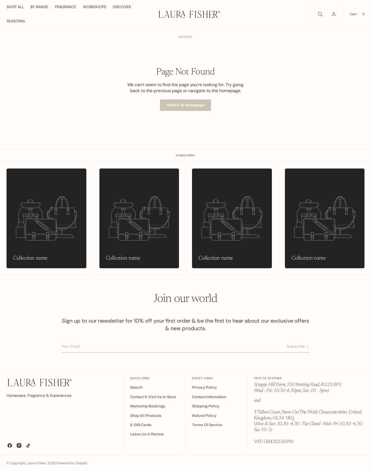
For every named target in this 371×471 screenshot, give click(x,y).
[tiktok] (28, 445)
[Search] (319, 14)
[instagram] (19, 445)
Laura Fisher (36, 463)
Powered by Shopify (71, 463)
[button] (334, 14)
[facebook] (10, 445)
